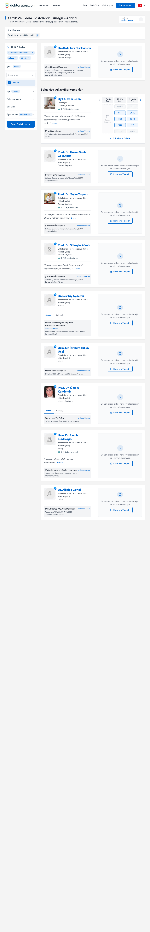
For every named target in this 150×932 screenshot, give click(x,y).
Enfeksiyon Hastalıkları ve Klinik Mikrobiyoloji (72, 53)
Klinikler (56, 5)
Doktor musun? (125, 5)
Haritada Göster (83, 67)
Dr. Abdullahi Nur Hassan (74, 48)
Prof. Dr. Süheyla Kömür (74, 245)
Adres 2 (59, 315)
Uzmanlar (44, 5)
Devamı (55, 123)
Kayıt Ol (93, 5)
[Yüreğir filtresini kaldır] (29, 58)
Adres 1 (49, 315)
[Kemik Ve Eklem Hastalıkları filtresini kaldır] (32, 53)
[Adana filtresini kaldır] (16, 58)
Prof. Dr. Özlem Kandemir (68, 389)
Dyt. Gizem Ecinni (69, 99)
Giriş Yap (106, 5)
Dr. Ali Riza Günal (69, 489)
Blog (85, 5)
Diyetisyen (63, 102)
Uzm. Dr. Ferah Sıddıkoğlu (68, 437)
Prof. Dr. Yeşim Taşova (73, 194)
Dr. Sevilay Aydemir (71, 296)
